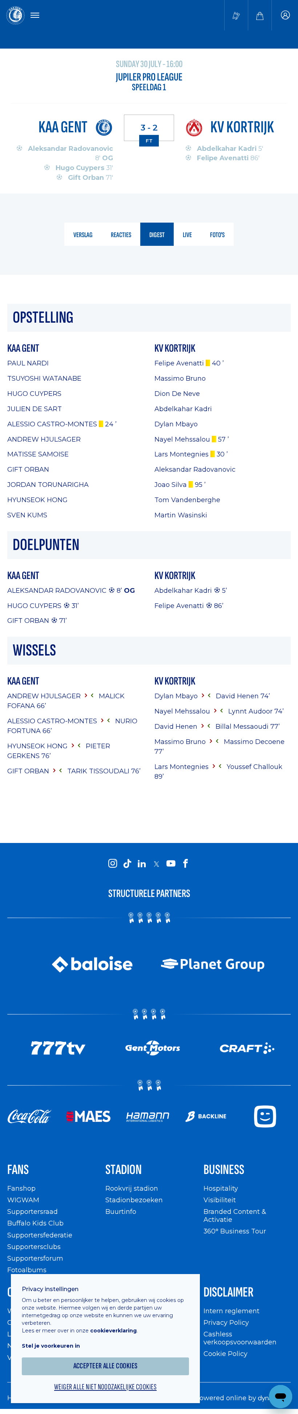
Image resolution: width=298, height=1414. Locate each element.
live (187, 235)
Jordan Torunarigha (48, 484)
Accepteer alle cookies (105, 1366)
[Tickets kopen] (236, 15)
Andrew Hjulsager (44, 439)
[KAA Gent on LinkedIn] (141, 863)
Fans (18, 1169)
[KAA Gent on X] (156, 864)
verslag (83, 235)
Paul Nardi (28, 363)
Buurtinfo (120, 1211)
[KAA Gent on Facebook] (185, 863)
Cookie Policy (225, 1353)
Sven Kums (27, 515)
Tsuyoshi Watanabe (44, 378)
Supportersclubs (34, 1246)
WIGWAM (23, 1200)
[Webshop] (259, 15)
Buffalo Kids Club (35, 1223)
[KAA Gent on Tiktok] (127, 863)
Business (224, 1169)
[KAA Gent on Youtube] (170, 863)
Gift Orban (28, 469)
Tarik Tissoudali (99, 771)
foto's (217, 235)
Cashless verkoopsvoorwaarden (240, 1338)
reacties (121, 235)
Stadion (123, 1169)
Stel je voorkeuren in (51, 1346)
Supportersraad (32, 1211)
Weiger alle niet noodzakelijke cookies (105, 1387)
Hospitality (221, 1188)
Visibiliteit (220, 1200)
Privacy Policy (226, 1322)
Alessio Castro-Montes (52, 424)
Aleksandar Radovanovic (56, 590)
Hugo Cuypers (34, 393)
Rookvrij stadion (131, 1188)
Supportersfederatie (39, 1235)
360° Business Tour (235, 1231)
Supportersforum (35, 1258)
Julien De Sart (34, 409)
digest (157, 235)
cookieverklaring (113, 1330)
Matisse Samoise (38, 454)
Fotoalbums (27, 1270)
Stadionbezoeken (134, 1200)
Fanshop (21, 1188)
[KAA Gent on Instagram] (112, 863)
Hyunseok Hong (37, 500)
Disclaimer (229, 1292)
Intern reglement (231, 1311)
